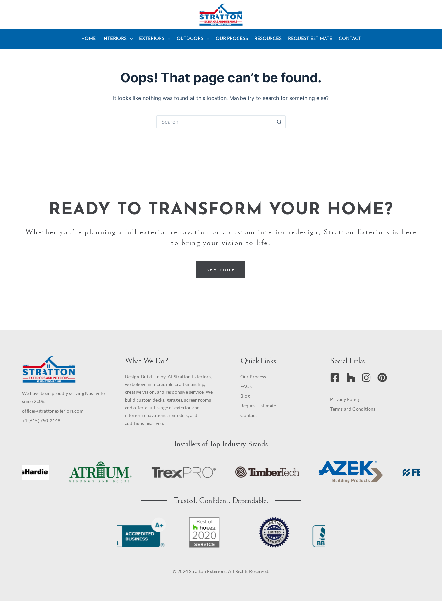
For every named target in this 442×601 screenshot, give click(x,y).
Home (88, 38)
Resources (268, 38)
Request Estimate (310, 38)
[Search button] (279, 121)
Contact (350, 38)
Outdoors (190, 38)
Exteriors (151, 38)
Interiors (114, 38)
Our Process (232, 38)
